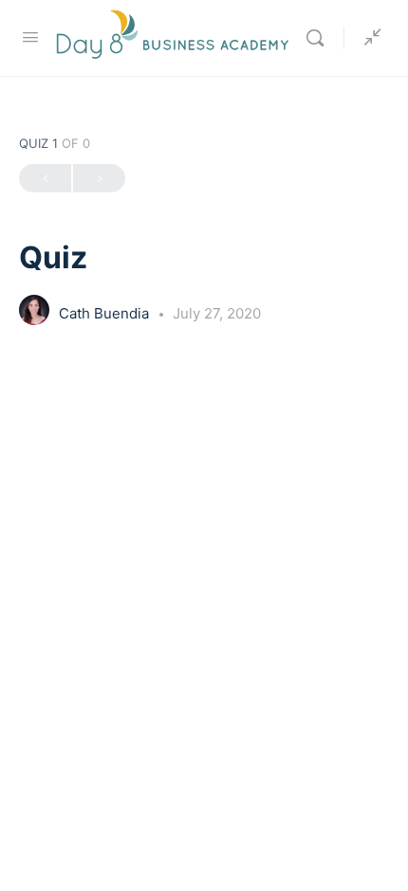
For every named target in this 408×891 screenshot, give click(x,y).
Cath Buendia (106, 313)
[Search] (320, 38)
